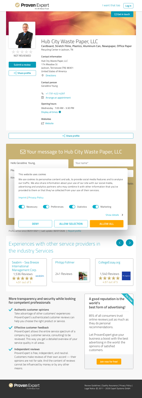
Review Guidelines (92, 385)
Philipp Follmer (64, 262)
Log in (128, 5)
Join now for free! (109, 361)
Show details (112, 214)
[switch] (46, 206)
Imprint (23, 197)
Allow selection (71, 224)
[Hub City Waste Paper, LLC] (22, 35)
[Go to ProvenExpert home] (32, 7)
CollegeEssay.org (109, 262)
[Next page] (129, 242)
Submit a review (22, 64)
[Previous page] (120, 242)
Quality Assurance (110, 385)
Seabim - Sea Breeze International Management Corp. (25, 266)
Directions (51, 75)
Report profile (74, 230)
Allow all (107, 224)
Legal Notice (90, 388)
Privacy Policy (35, 197)
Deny (35, 224)
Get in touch (123, 14)
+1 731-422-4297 (55, 93)
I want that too (111, 5)
